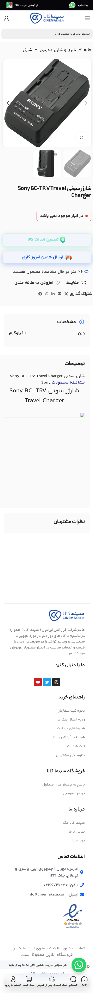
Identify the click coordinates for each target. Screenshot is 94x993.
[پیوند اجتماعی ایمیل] (59, 294)
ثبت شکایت (76, 746)
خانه (87, 50)
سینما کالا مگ (74, 823)
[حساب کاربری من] (6, 18)
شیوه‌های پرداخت (71, 728)
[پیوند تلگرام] (40, 294)
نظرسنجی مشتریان (70, 755)
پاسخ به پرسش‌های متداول (63, 785)
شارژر (27, 50)
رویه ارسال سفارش (70, 720)
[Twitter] (47, 682)
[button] (86, 103)
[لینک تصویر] (66, 615)
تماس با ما (77, 832)
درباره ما (78, 840)
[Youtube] (38, 682)
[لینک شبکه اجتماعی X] (66, 294)
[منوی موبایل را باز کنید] (87, 18)
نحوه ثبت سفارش (71, 711)
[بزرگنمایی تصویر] (81, 137)
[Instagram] (56, 682)
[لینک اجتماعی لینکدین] (53, 294)
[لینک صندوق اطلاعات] (78, 5)
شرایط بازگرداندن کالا (69, 737)
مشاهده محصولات (63, 382)
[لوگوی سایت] (47, 18)
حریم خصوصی (74, 793)
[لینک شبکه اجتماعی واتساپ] (47, 294)
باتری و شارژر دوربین (58, 50)
